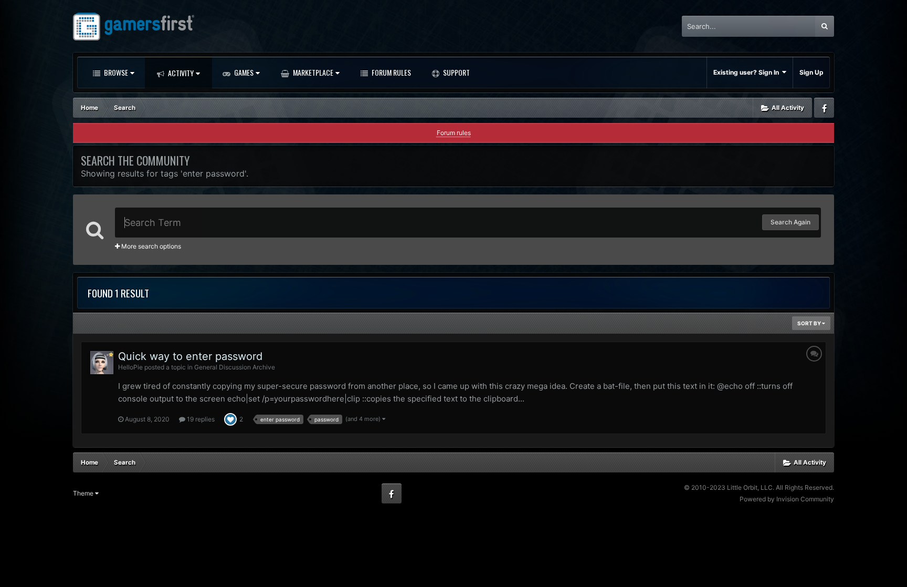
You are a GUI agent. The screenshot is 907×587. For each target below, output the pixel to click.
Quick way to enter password (190, 356)
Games (243, 72)
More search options (150, 246)
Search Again (790, 222)
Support (455, 72)
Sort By (809, 323)
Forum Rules (390, 72)
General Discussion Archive (234, 367)
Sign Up (811, 72)
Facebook (824, 108)
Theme (84, 493)
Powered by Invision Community (787, 499)
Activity (180, 72)
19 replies (200, 419)
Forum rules (454, 133)
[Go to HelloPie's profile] (101, 362)
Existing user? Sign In (747, 72)
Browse (115, 72)
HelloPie (130, 367)
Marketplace (312, 72)
